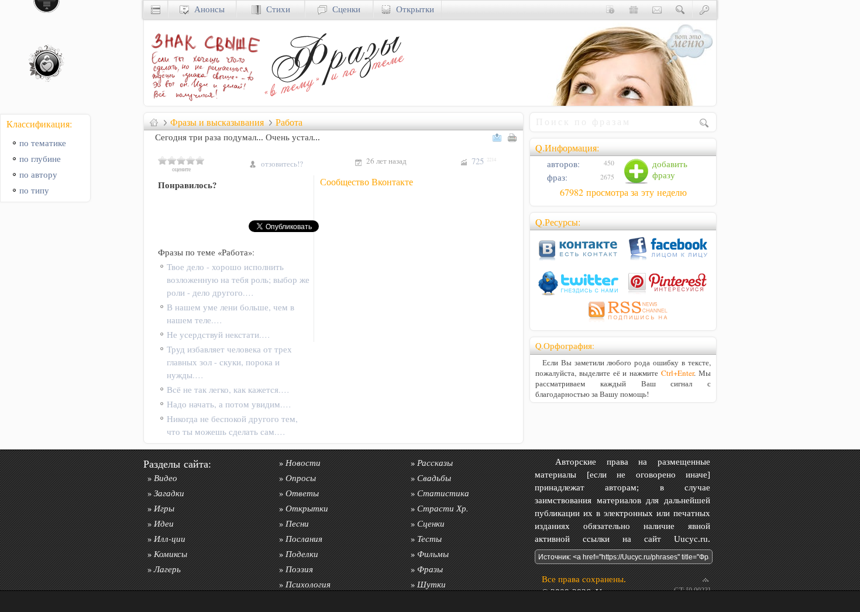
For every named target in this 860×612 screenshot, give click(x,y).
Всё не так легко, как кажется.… (228, 389)
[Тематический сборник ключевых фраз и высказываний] (334, 102)
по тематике (42, 142)
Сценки (343, 9)
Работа (289, 122)
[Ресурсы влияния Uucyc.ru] (154, 122)
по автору (38, 174)
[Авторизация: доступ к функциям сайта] (704, 9)
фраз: (556, 177)
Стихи (275, 9)
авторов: (562, 164)
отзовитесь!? (282, 163)
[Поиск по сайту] (680, 9)
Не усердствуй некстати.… (218, 334)
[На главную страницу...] (202, 102)
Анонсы (207, 9)
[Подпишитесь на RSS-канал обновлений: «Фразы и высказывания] (623, 321)
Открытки (412, 9)
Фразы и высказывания (217, 122)
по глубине (40, 158)
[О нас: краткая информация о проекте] (610, 9)
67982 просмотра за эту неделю (623, 192)
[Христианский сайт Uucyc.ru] (155, 9)
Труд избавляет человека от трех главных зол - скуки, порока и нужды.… (229, 362)
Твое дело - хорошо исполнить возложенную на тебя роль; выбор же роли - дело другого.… (238, 279)
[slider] (181, 160)
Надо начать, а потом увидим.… (229, 404)
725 (484, 161)
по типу (34, 190)
